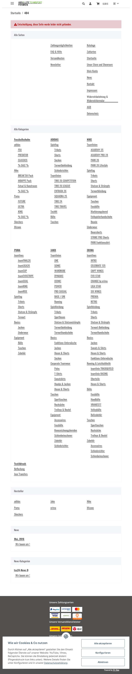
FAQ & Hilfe (56, 52)
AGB (89, 107)
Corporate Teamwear (60, 363)
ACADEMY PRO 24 (99, 155)
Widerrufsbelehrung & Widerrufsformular (97, 98)
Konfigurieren (103, 652)
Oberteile (95, 379)
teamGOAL (23, 281)
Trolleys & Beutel (62, 410)
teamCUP (22, 271)
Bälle (53, 217)
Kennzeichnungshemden (65, 430)
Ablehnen (103, 662)
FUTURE (21, 201)
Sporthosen (59, 317)
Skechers (18, 222)
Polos (57, 368)
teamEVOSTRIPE (25, 276)
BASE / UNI (59, 296)
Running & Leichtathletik (99, 363)
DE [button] (114, 3)
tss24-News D (21, 570)
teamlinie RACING (99, 374)
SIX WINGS (96, 291)
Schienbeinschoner (63, 435)
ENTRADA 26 (60, 191)
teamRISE (22, 291)
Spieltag (54, 145)
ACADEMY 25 (97, 150)
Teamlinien (56, 175)
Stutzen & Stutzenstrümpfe (67, 322)
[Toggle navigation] (12, 2)
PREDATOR (23, 155)
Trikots (57, 150)
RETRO (94, 301)
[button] (84, 3)
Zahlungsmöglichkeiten (61, 45)
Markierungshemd (99, 211)
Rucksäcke (59, 404)
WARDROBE (59, 271)
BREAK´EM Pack (25, 175)
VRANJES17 (96, 404)
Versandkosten (57, 58)
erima (53, 508)
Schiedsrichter (61, 170)
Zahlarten (91, 52)
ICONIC (57, 281)
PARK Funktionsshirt (100, 242)
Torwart (21, 317)
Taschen (54, 222)
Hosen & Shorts (61, 353)
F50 (20, 150)
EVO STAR (95, 276)
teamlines (19, 255)
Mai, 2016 (19, 539)
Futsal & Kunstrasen (27, 186)
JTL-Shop (116, 670)
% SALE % (23, 165)
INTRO (94, 260)
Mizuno (17, 227)
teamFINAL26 (24, 260)
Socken (57, 160)
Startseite (91, 58)
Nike (16, 170)
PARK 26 (95, 160)
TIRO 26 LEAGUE (62, 186)
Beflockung (19, 469)
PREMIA (94, 296)
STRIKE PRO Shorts (100, 237)
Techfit (54, 211)
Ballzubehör (96, 415)
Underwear (92, 227)
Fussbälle (95, 206)
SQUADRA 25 (60, 196)
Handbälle (95, 399)
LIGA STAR (96, 286)
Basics (17, 322)
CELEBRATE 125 (98, 265)
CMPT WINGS (97, 271)
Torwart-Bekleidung (100, 327)
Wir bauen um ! (22, 544)
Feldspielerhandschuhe (101, 217)
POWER (57, 286)
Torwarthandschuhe (63, 332)
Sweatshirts (60, 379)
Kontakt (90, 84)
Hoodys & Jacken (62, 384)
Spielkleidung (57, 307)
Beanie (94, 222)
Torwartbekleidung (63, 165)
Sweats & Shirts (98, 348)
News (89, 77)
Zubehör (22, 353)
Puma (16, 196)
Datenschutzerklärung (55, 662)
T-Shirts (58, 374)
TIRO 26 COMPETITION (65, 181)
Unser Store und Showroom (100, 64)
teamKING (23, 286)
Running (58, 301)
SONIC (57, 265)
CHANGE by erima (99, 281)
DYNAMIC (58, 276)
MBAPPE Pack (24, 181)
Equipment (92, 196)
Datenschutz (93, 113)
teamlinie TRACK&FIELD (102, 368)
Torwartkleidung (98, 191)
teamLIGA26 (24, 265)
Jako (53, 501)
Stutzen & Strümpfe (100, 186)
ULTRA (21, 206)
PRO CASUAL (60, 291)
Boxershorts (96, 232)
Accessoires (60, 420)
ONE (56, 260)
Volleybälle (96, 410)
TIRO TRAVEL (60, 206)
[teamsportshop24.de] (36, 3)
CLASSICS (22, 160)
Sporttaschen (60, 399)
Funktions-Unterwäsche (65, 343)
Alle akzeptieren (103, 643)
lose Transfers (21, 474)
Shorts (57, 155)
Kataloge (91, 45)
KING (20, 211)
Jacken (21, 327)
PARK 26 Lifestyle (99, 165)
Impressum (92, 90)
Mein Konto (92, 71)
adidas (17, 145)
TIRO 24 (58, 201)
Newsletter (56, 64)
